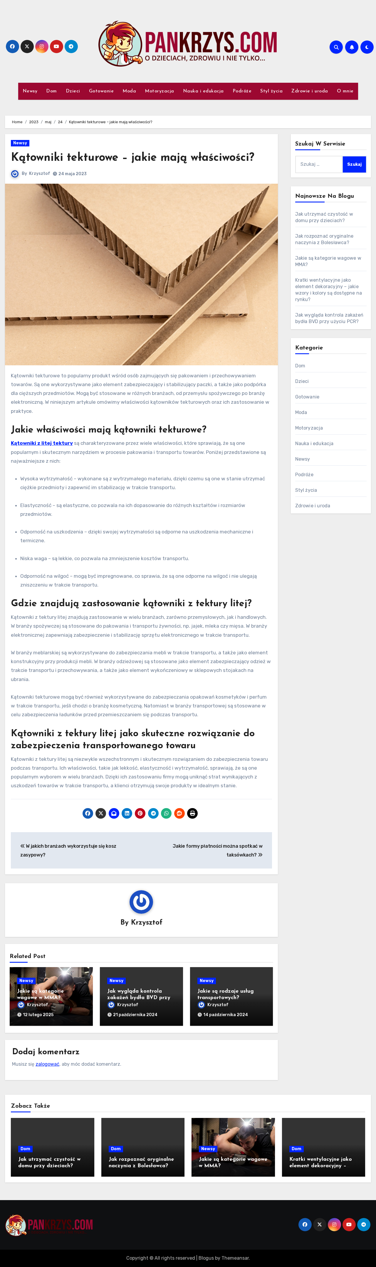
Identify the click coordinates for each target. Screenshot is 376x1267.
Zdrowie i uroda (309, 91)
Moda (129, 91)
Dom (51, 91)
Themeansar (235, 1258)
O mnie (345, 91)
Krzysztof (39, 173)
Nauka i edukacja (203, 91)
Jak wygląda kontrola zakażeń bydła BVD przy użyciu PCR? (138, 998)
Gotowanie (101, 91)
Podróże (242, 91)
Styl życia (271, 91)
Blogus (206, 1258)
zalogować (47, 1064)
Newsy (30, 91)
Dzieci (73, 91)
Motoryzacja (159, 91)
